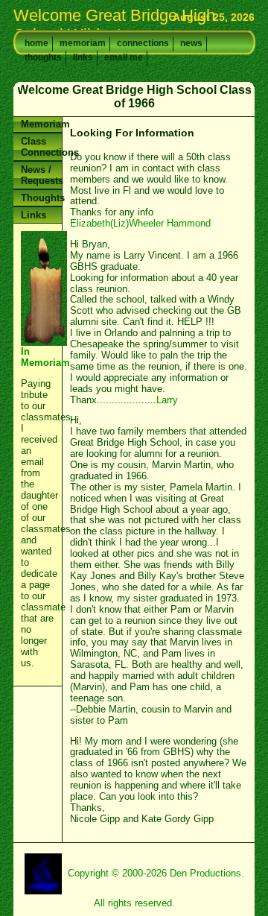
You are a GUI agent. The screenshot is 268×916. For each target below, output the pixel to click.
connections (143, 43)
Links (33, 215)
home (36, 43)
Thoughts (41, 197)
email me (123, 57)
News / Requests (41, 175)
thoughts (43, 57)
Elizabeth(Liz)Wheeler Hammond (140, 223)
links (83, 57)
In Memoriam (41, 118)
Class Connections (41, 147)
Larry (167, 399)
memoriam (83, 43)
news (191, 43)
